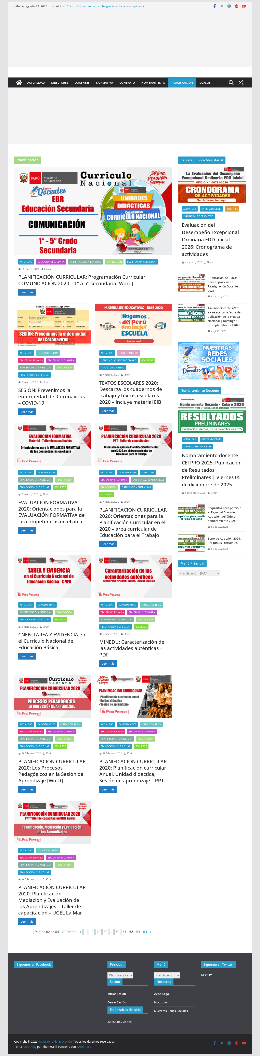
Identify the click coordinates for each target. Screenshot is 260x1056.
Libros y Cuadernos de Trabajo (118, 360)
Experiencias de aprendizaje (85, 261)
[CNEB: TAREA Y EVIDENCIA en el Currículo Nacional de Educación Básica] (52, 576)
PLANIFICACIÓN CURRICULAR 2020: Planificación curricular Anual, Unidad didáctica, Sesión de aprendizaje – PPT (133, 771)
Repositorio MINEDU (112, 367)
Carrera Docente (211, 208)
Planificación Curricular (141, 261)
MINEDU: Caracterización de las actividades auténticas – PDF (131, 648)
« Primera (69, 932)
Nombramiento (153, 82)
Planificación (182, 82)
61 (124, 932)
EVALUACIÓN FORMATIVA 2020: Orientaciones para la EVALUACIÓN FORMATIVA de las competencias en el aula (51, 512)
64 (145, 932)
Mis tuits (206, 975)
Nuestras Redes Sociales (171, 1011)
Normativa (104, 82)
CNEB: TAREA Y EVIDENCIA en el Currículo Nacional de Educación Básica (51, 640)
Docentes (82, 82)
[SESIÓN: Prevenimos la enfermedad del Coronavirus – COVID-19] (52, 325)
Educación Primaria (31, 360)
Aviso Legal (162, 994)
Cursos (205, 82)
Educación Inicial (48, 353)
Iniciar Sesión (116, 994)
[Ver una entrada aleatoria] (241, 82)
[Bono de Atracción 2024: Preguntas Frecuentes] (191, 543)
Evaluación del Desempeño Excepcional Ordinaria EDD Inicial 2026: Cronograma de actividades (210, 239)
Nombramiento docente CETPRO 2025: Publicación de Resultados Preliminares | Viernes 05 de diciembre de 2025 (212, 470)
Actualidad (36, 82)
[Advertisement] (130, 38)
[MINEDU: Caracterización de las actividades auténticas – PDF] (133, 576)
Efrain (47, 269)
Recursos (147, 360)
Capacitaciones (46, 472)
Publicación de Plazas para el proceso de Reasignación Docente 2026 (223, 284)
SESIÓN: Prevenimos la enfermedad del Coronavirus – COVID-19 (51, 396)
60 (117, 932)
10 (91, 932)
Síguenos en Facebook (34, 964)
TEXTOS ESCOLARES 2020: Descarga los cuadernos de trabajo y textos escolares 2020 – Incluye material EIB (130, 392)
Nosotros (160, 1002)
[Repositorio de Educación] (19, 82)
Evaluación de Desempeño (198, 216)
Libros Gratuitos (128, 353)
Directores (59, 82)
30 (105, 932)
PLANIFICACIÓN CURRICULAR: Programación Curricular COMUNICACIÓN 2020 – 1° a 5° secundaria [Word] (81, 279)
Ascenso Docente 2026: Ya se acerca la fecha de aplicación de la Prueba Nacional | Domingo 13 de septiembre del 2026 (224, 316)
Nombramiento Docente (197, 446)
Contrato (127, 82)
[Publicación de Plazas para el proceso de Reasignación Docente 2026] (191, 287)
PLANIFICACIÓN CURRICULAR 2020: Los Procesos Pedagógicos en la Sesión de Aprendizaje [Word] (52, 771)
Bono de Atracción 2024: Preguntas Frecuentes (224, 541)
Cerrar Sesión (116, 1002)
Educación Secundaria (51, 261)
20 (98, 932)
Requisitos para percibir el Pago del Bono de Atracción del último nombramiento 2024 (224, 514)
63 (138, 932)
